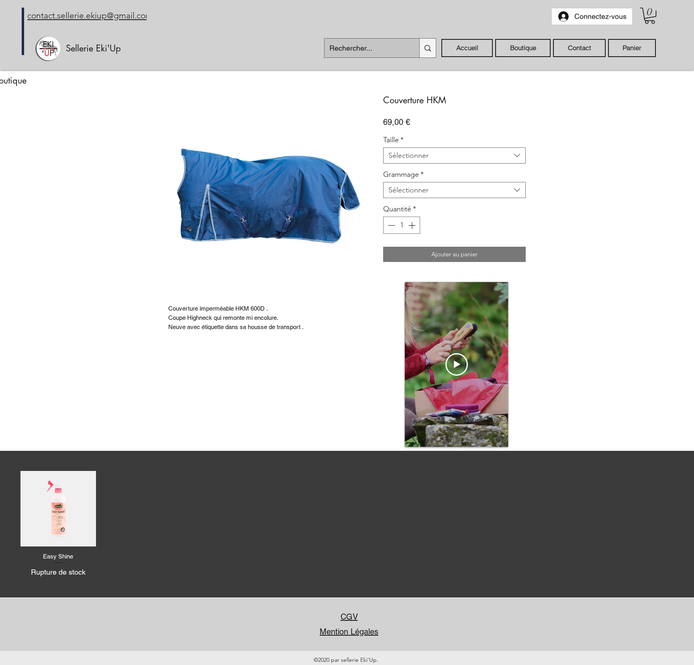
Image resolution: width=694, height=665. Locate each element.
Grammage (403, 174)
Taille (393, 139)
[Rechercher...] (427, 48)
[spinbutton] (401, 225)
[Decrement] (390, 225)
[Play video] (456, 364)
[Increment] (412, 225)
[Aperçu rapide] (58, 508)
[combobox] (454, 155)
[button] (649, 16)
